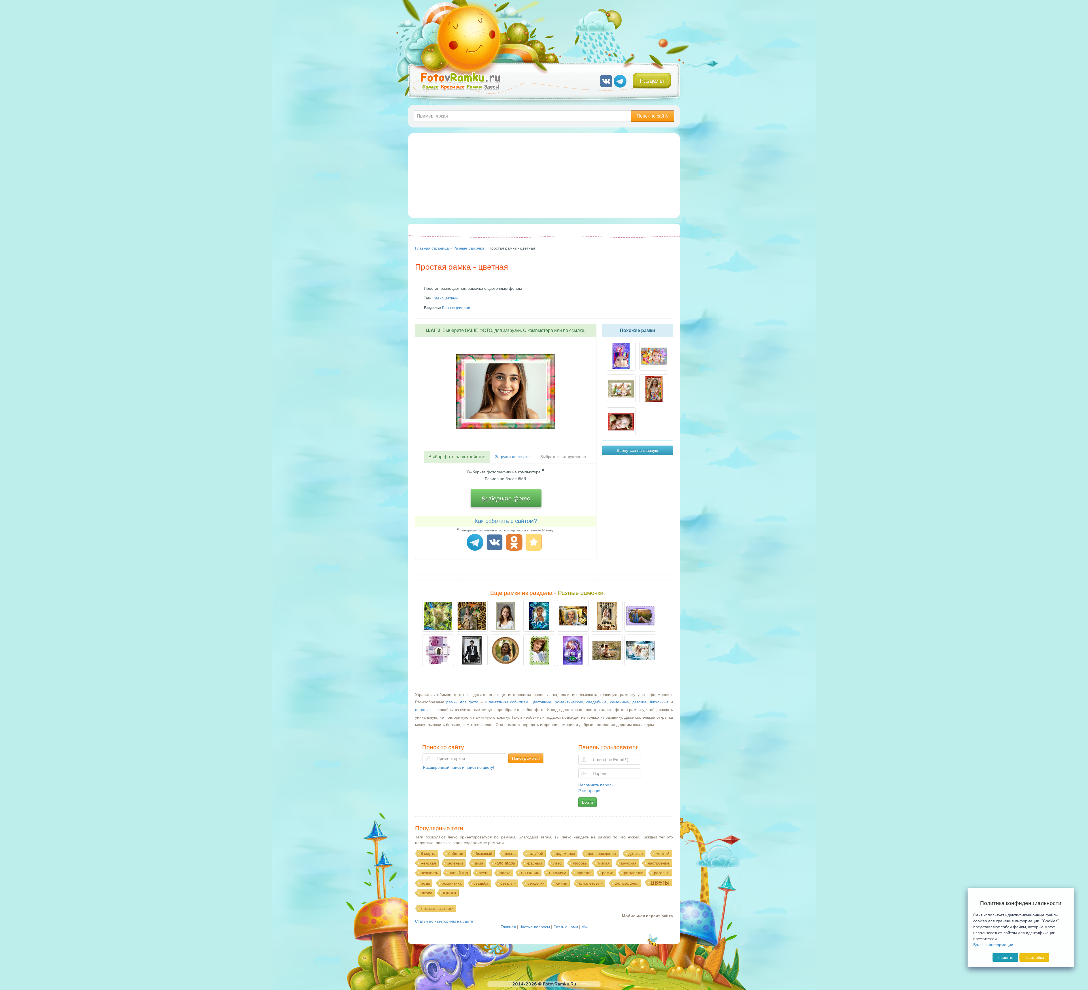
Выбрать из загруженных (563, 456)
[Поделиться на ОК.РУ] (515, 543)
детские (639, 702)
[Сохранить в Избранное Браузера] (534, 543)
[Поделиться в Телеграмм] (476, 543)
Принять (1005, 957)
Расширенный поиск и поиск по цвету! (458, 767)
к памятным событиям (506, 702)
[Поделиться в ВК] (495, 543)
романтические (569, 702)
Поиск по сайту (652, 116)
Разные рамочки (456, 308)
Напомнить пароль (595, 785)
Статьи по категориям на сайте (444, 921)
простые (423, 709)
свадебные (596, 702)
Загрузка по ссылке (513, 456)
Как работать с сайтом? (506, 521)
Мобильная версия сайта (647, 916)
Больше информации (993, 944)
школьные (659, 702)
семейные (619, 702)
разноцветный (446, 298)
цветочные (541, 702)
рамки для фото (462, 702)
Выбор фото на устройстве (456, 456)
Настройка (1034, 957)
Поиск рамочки (526, 758)
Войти (587, 802)
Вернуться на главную (637, 450)
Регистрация (590, 790)
